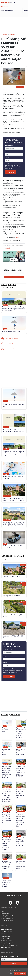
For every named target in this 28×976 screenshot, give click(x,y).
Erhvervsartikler (5, 938)
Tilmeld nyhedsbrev (20, 973)
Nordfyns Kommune (6, 940)
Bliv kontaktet (10, 172)
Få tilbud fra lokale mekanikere (9, 945)
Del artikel (19, 87)
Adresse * (7, 157)
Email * (7, 151)
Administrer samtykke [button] (7, 920)
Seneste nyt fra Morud (6, 929)
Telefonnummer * (9, 145)
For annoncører (5, 913)
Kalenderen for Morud (7, 934)
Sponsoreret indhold (6, 947)
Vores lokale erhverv (6, 931)
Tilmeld (14, 277)
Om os (2, 911)
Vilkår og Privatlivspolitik (7, 916)
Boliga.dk (8, 248)
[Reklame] (14, 256)
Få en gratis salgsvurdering (8, 943)
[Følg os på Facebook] (10, 903)
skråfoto (17, 237)
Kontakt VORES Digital (7, 918)
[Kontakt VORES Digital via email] (17, 903)
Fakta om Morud (5, 936)
